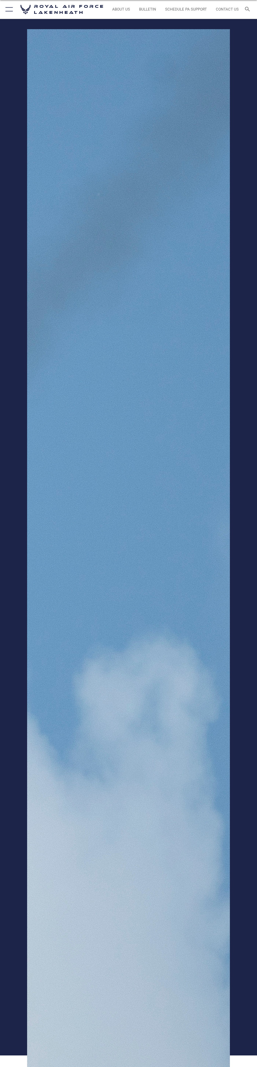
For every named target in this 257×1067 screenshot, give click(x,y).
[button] (8, 9)
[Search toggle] (248, 9)
